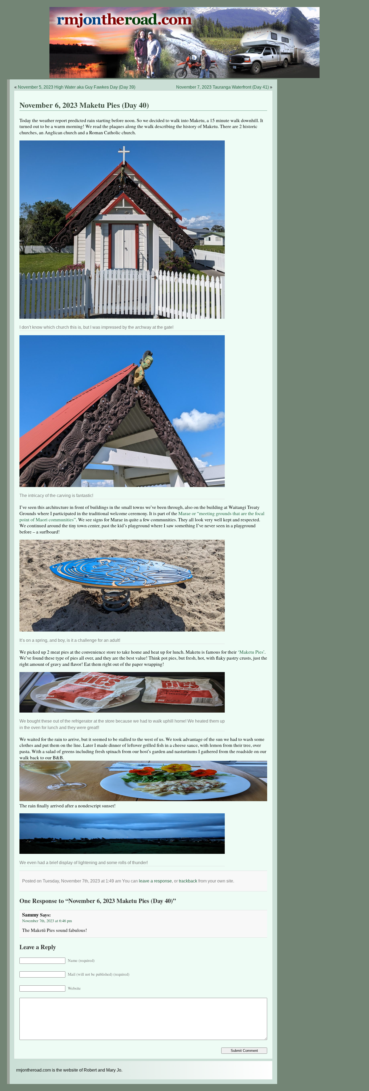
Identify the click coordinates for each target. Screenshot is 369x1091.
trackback (188, 881)
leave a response (155, 881)
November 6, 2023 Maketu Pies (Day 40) (84, 104)
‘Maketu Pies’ (251, 652)
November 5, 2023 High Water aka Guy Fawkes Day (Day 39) (76, 87)
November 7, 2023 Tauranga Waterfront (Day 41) (222, 87)
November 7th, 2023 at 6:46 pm (47, 920)
